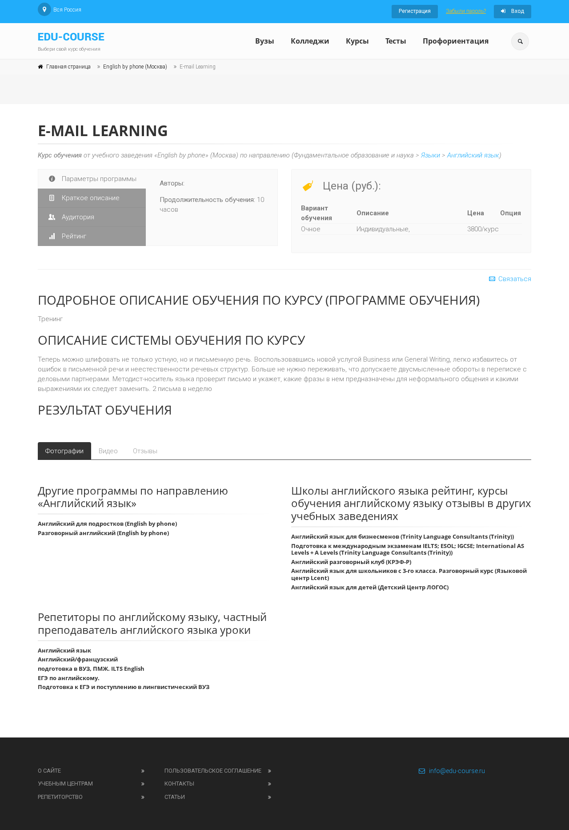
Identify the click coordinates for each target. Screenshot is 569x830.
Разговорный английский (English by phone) (103, 533)
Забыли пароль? (466, 11)
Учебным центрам (65, 783)
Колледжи (310, 41)
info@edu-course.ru (457, 770)
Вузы (264, 41)
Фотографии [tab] (64, 451)
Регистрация (415, 11)
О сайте (49, 770)
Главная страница (68, 67)
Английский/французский (78, 659)
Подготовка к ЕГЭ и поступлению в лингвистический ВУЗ (123, 687)
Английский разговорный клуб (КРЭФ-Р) (351, 562)
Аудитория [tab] (77, 217)
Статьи (174, 797)
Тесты (395, 41)
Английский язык (473, 155)
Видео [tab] (108, 451)
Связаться (514, 279)
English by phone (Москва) (135, 67)
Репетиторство (60, 797)
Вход (517, 11)
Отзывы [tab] (145, 451)
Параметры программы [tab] (98, 179)
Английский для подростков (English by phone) (107, 524)
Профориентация (456, 41)
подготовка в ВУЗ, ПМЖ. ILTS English (91, 669)
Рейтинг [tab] (73, 236)
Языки (430, 155)
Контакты (179, 783)
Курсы (357, 41)
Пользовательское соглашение (212, 770)
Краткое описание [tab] (90, 198)
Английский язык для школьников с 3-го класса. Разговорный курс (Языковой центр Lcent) (409, 574)
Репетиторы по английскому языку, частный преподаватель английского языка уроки (152, 623)
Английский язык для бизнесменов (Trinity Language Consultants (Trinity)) (402, 536)
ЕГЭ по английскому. (69, 678)
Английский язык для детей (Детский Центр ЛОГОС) (370, 587)
